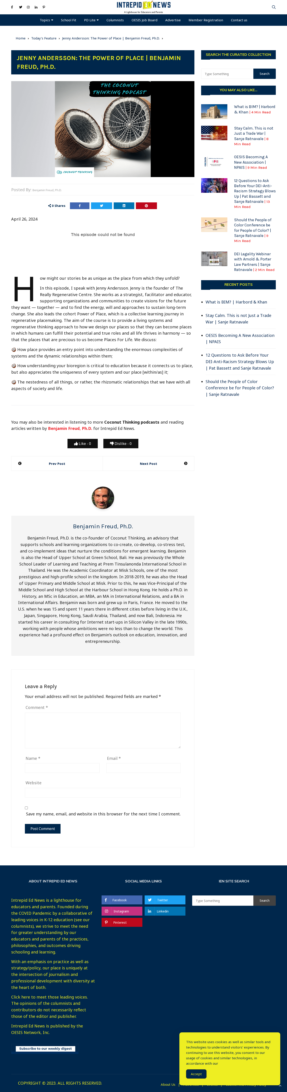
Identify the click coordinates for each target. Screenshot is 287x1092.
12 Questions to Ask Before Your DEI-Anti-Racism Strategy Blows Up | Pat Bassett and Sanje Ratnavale (240, 361)
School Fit (68, 20)
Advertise (173, 20)
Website (33, 782)
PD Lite (90, 20)
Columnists (115, 20)
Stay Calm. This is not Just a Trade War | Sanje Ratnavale (238, 319)
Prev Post (57, 463)
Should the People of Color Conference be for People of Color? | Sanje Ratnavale (253, 230)
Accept (196, 1074)
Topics (45, 20)
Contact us (239, 20)
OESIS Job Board (144, 20)
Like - (84, 443)
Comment (37, 707)
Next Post (148, 463)
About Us (168, 1084)
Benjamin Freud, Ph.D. (47, 190)
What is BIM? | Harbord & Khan (236, 302)
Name (33, 758)
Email (114, 758)
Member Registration (206, 20)
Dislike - (123, 443)
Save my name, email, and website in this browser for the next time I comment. (103, 814)
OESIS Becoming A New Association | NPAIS (251, 162)
